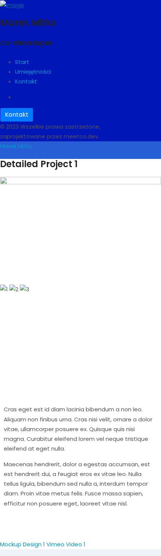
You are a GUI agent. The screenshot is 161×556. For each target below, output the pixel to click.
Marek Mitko (16, 146)
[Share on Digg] (49, 532)
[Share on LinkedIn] (35, 532)
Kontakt (16, 114)
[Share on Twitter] (21, 532)
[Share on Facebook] (7, 532)
